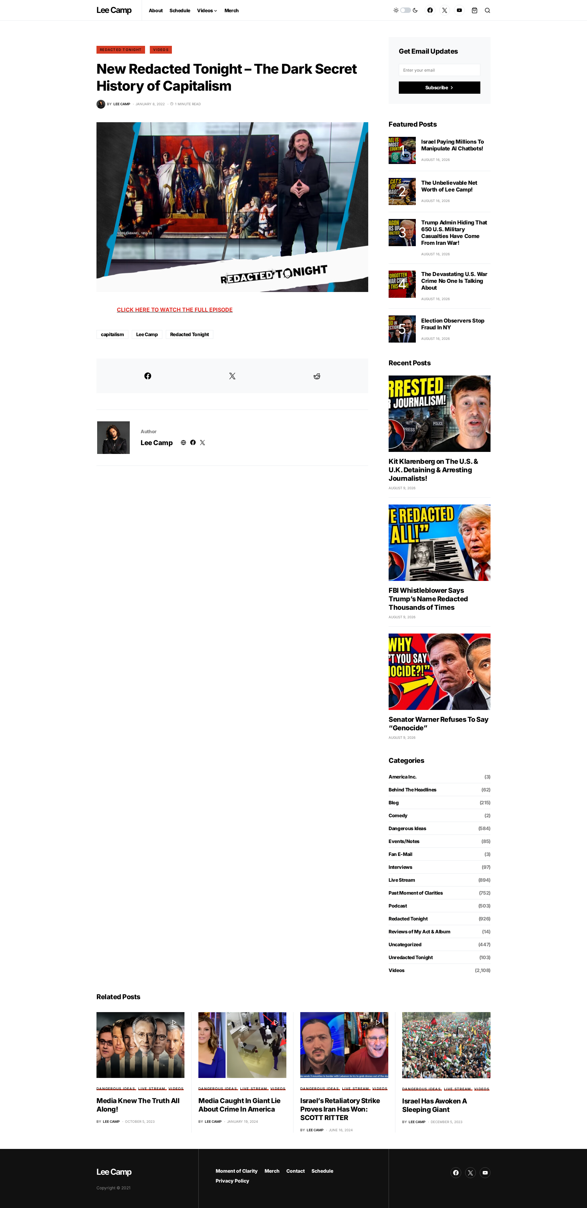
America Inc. (403, 777)
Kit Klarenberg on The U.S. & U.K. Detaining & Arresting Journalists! (433, 469)
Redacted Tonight (121, 50)
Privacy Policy (232, 1181)
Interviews (400, 867)
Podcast (398, 906)
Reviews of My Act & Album (419, 931)
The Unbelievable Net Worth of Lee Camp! (449, 186)
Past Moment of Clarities (416, 893)
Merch (272, 1171)
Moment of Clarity (237, 1171)
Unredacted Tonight (411, 957)
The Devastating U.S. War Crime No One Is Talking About (454, 281)
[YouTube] (459, 10)
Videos (160, 50)
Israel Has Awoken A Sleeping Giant (434, 1105)
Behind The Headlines (413, 789)
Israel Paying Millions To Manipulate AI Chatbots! (452, 145)
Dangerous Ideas (407, 828)
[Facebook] (430, 10)
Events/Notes (404, 841)
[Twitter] (444, 10)
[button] (405, 10)
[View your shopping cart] (475, 10)
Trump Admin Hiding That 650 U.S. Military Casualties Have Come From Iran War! (454, 232)
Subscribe (436, 87)
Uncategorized (405, 944)
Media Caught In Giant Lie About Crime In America (239, 1105)
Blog (394, 802)
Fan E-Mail (400, 854)
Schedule (322, 1171)
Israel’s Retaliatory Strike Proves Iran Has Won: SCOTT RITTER (340, 1109)
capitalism (112, 334)
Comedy (398, 815)
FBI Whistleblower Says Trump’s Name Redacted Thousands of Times (428, 598)
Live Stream (402, 880)
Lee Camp (113, 10)
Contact (295, 1171)
